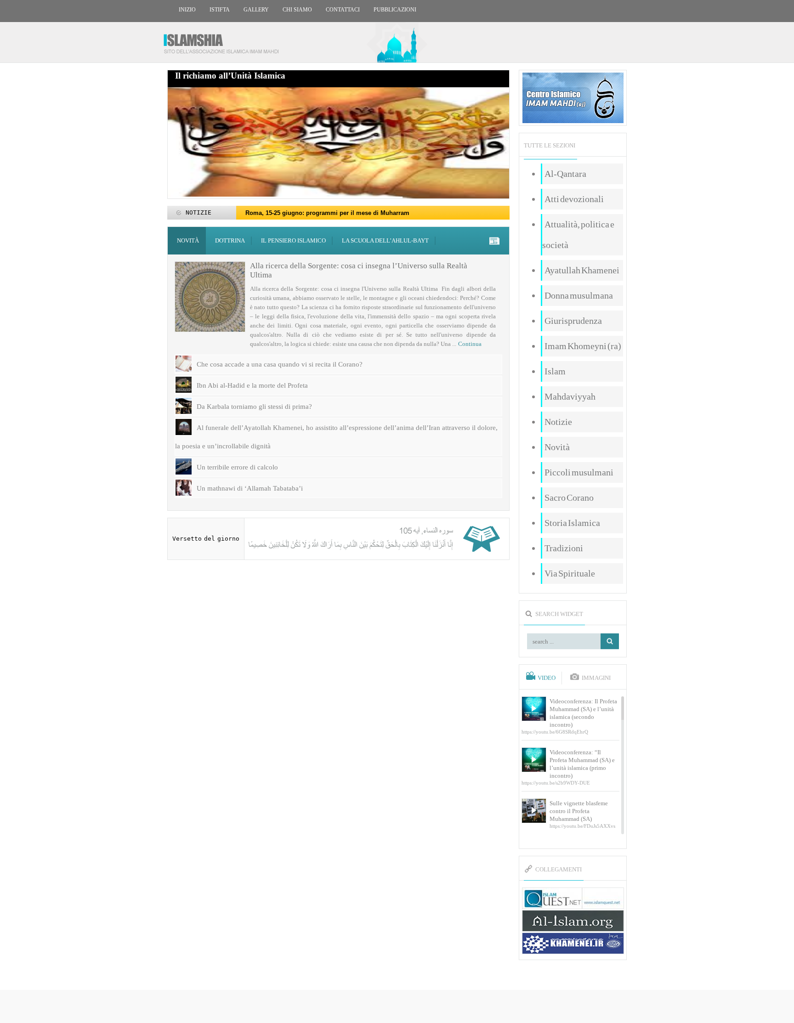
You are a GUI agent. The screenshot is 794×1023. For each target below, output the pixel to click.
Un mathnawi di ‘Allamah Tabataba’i (250, 488)
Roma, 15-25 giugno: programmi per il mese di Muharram (327, 212)
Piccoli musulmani (578, 472)
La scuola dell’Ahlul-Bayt (385, 240)
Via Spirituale (569, 573)
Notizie (558, 422)
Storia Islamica (572, 523)
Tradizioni (563, 548)
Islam (555, 371)
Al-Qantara (565, 174)
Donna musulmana (578, 295)
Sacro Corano (569, 497)
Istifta (220, 9)
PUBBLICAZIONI (395, 9)
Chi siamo (297, 9)
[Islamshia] (225, 40)
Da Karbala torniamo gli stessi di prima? (254, 406)
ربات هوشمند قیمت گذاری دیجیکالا (397, 1007)
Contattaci (343, 9)
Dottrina (230, 240)
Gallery (256, 9)
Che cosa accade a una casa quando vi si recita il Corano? (280, 364)
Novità (188, 240)
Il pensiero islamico (293, 240)
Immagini (596, 678)
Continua (470, 343)
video (547, 678)
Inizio (187, 9)
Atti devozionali (574, 199)
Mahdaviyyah (570, 396)
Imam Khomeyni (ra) (582, 346)
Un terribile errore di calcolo (237, 467)
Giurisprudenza (573, 321)
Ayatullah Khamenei (581, 270)
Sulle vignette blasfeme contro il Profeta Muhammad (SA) (579, 811)
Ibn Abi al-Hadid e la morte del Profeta (252, 385)
